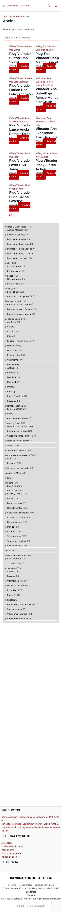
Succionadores (14, 609)
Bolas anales (13, 292)
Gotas (10, 458)
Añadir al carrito (19, 68)
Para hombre (13, 486)
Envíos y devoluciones (12, 846)
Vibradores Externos (17, 614)
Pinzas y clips (13, 355)
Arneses (9, 276)
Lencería (9, 482)
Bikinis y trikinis (14, 493)
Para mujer (12, 490)
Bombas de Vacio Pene (18, 304)
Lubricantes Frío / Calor (18, 253)
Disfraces (9, 445)
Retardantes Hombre (17, 431)
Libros (8, 550)
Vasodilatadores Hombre (19, 436)
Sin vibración (13, 271)
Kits (9, 336)
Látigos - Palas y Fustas (19, 341)
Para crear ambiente (17, 418)
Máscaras (12, 345)
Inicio (5, 16)
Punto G (11, 595)
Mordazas (12, 350)
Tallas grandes (14, 536)
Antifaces (11, 322)
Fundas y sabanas (16, 234)
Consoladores (12, 364)
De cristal (11, 377)
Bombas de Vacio (13, 301)
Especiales (12, 590)
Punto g (11, 391)
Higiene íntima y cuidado (17, 468)
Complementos (14, 508)
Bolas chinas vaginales (18, 296)
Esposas (11, 331)
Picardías (11, 531)
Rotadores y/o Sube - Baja (20, 604)
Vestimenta (12, 360)
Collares (11, 326)
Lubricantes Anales (16, 239)
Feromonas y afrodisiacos (17, 455)
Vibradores (10, 568)
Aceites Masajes (15, 230)
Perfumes (11, 463)
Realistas (11, 401)
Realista (11, 600)
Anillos (8, 263)
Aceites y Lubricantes (15, 226)
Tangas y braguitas (16, 541)
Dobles (10, 386)
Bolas (7, 288)
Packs (10, 413)
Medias (10, 527)
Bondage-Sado (12, 319)
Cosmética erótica (14, 406)
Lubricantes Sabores (17, 258)
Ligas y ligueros (14, 522)
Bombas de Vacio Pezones (20, 309)
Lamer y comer (14, 409)
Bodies (10, 498)
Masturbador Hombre (15, 555)
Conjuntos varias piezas (19, 512)
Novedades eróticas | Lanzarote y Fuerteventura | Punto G (29, 824)
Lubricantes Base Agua (18, 244)
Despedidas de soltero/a (17, 440)
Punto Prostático (15, 396)
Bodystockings (14, 503)
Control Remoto (15, 581)
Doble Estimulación (16, 585)
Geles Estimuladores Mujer (20, 426)
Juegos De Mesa (13, 473)
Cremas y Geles (12, 423)
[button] (49, 5)
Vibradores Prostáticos (18, 618)
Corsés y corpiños (16, 517)
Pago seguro (7, 850)
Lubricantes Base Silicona (19, 249)
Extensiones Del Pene (15, 450)
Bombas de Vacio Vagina (19, 314)
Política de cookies (10, 857)
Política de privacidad (11, 853)
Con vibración (14, 266)
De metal (11, 382)
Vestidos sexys (14, 545)
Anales (10, 368)
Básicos (11, 372)
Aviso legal (6, 843)
